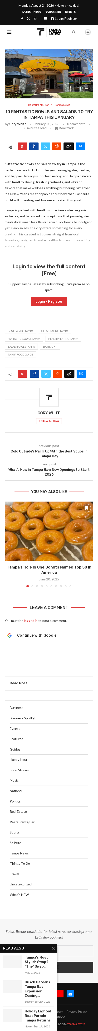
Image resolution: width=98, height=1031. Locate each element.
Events (70, 11)
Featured (16, 739)
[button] (9, 544)
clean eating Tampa (54, 330)
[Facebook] (22, 18)
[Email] (45, 18)
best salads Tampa (20, 330)
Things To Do (20, 863)
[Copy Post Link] (69, 146)
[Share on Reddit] (56, 146)
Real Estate (18, 811)
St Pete (15, 843)
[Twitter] (28, 18)
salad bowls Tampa (21, 346)
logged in (31, 621)
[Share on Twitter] (45, 146)
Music (14, 780)
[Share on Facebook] (34, 146)
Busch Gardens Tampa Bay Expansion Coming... (37, 989)
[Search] (73, 32)
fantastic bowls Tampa (24, 338)
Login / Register (49, 302)
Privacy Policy (76, 1012)
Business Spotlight (24, 718)
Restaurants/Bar (22, 822)
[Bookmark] (79, 32)
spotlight (50, 346)
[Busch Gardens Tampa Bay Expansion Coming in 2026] (12, 986)
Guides (15, 749)
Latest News (31, 11)
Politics (15, 801)
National (16, 791)
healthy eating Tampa (63, 338)
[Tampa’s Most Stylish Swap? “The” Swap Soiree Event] (12, 961)
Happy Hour (18, 759)
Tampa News (19, 853)
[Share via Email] (80, 146)
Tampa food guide (20, 354)
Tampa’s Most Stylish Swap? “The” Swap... (36, 962)
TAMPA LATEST (76, 1024)
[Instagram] (35, 18)
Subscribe (53, 11)
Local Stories (19, 770)
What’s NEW (19, 895)
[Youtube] (60, 993)
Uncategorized (21, 884)
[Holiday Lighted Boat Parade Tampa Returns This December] (12, 1015)
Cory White (17, 124)
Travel (14, 874)
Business (16, 708)
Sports (15, 832)
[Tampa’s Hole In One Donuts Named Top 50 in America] (49, 531)
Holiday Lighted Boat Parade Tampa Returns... (39, 1015)
